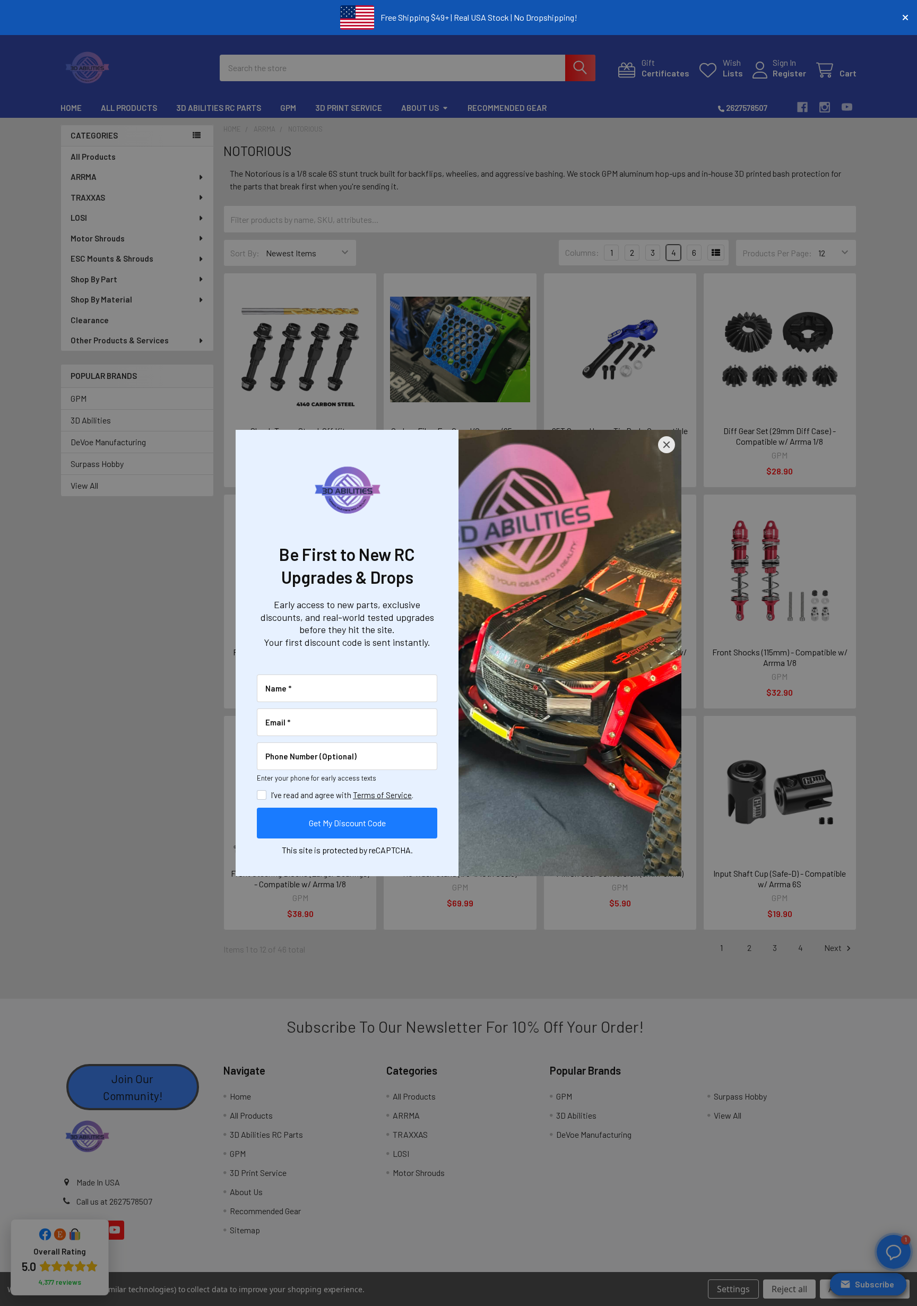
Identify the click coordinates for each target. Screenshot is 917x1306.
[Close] (666, 444)
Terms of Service (382, 795)
